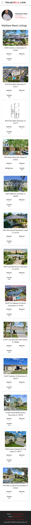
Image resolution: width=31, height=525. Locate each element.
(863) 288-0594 (18, 516)
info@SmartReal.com (17, 514)
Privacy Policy (10, 519)
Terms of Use (21, 519)
